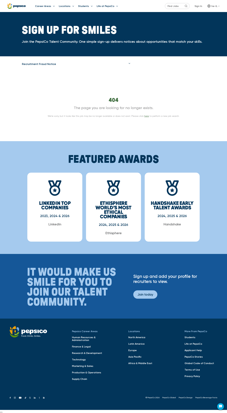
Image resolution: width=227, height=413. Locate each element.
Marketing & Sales (82, 366)
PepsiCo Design (186, 397)
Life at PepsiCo (105, 6)
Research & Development (87, 353)
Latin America (136, 343)
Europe (132, 350)
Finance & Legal (81, 346)
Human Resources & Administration (84, 338)
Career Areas (43, 6)
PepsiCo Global (169, 397)
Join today (145, 294)
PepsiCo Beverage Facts (206, 397)
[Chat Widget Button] (220, 406)
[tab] (76, 64)
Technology (79, 359)
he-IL (214, 6)
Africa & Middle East (140, 363)
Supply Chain (79, 379)
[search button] (186, 6)
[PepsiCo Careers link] (16, 6)
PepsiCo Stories (194, 356)
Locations (64, 6)
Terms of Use (192, 369)
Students (83, 6)
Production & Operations (86, 372)
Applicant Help (193, 350)
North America (136, 337)
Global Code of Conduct (199, 363)
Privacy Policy (192, 376)
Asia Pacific (134, 356)
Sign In (198, 6)
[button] (76, 64)
